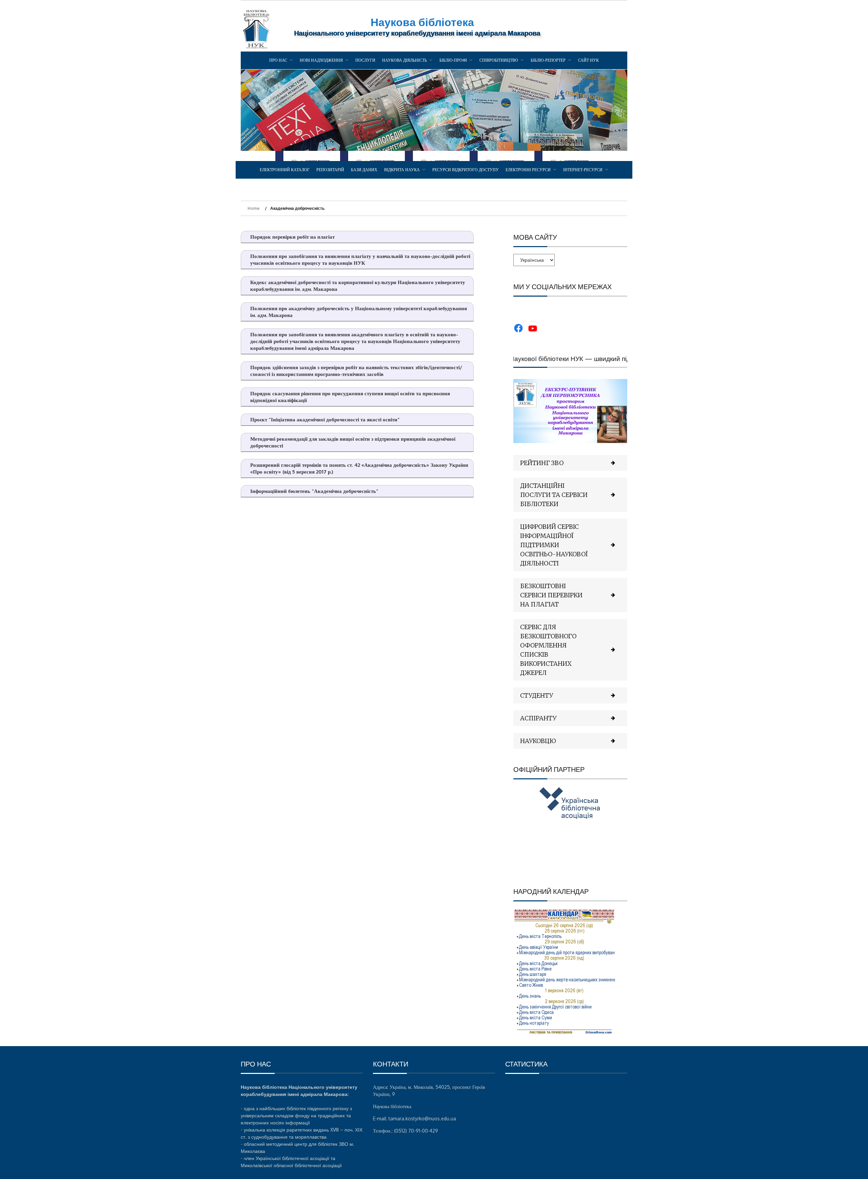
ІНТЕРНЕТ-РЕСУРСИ (583, 169)
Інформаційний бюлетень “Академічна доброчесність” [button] (314, 491)
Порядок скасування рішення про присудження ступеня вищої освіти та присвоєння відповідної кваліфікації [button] (350, 396)
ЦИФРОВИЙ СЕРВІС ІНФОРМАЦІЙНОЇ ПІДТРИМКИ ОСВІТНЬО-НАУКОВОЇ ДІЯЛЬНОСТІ (554, 545)
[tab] (570, 463)
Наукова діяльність (404, 60)
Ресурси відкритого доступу (465, 169)
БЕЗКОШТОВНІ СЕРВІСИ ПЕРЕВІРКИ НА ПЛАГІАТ (551, 595)
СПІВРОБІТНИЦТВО (498, 60)
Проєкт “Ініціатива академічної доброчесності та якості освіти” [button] (325, 419)
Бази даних (364, 169)
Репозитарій (330, 169)
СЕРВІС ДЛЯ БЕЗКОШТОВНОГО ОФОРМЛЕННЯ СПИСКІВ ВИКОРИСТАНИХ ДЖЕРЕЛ (548, 650)
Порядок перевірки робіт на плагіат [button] (292, 237)
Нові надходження (321, 60)
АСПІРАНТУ (538, 718)
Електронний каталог (285, 169)
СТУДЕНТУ (536, 695)
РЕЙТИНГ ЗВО (542, 463)
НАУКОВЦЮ (538, 741)
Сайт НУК (588, 60)
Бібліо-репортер (548, 60)
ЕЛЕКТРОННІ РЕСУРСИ (528, 169)
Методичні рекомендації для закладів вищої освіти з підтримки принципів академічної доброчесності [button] (352, 442)
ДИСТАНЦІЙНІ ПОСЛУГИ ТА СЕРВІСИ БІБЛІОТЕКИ (554, 495)
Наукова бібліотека (422, 22)
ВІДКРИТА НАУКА (402, 169)
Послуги (365, 60)
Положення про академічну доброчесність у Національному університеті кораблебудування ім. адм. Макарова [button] (358, 311)
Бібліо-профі (453, 60)
